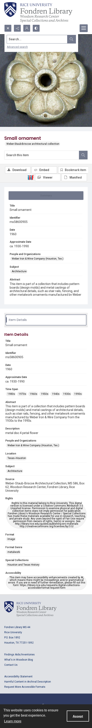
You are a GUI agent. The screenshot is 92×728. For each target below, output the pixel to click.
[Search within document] (83, 155)
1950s (44, 393)
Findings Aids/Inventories (19, 654)
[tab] (46, 195)
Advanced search (17, 46)
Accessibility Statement (18, 676)
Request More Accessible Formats (24, 686)
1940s (55, 393)
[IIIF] (30, 177)
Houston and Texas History (23, 564)
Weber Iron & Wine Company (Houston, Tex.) (37, 258)
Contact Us (11, 664)
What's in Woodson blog (18, 659)
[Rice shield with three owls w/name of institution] (38, 12)
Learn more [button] (12, 721)
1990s (78, 393)
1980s (11, 393)
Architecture (19, 271)
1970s (22, 393)
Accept (78, 716)
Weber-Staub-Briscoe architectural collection (32, 143)
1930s (67, 393)
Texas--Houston (16, 458)
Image (11, 539)
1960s (33, 393)
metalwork (13, 552)
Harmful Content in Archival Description (27, 681)
